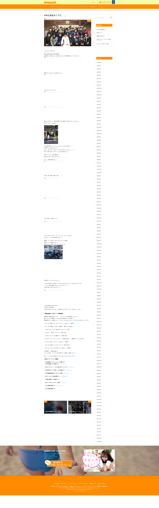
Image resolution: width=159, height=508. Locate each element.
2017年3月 (99, 428)
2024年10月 (99, 133)
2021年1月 (99, 279)
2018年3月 (99, 389)
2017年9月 (99, 409)
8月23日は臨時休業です (101, 29)
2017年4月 (99, 425)
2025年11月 (99, 91)
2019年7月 (99, 337)
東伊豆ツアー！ (100, 32)
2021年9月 (99, 253)
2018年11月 (99, 363)
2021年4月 (99, 269)
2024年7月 (99, 143)
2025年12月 (99, 88)
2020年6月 (99, 302)
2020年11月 (99, 285)
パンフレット (63, 363)
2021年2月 (99, 276)
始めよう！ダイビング (60, 6)
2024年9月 (99, 136)
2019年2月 (99, 353)
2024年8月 (99, 140)
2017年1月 (99, 434)
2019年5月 (99, 344)
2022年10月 (99, 211)
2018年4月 (99, 386)
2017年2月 (99, 431)
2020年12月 (99, 282)
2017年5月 (99, 422)
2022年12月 (99, 204)
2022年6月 (99, 224)
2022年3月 (99, 234)
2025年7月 (99, 104)
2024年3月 (99, 156)
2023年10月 (99, 172)
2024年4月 (99, 153)
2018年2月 (99, 392)
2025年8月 (99, 101)
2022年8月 (99, 217)
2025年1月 (99, 123)
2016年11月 (99, 441)
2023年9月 (99, 175)
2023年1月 (99, 201)
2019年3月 (99, 350)
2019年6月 (99, 341)
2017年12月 (99, 399)
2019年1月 (99, 357)
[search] (111, 17)
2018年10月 (99, 366)
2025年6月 (99, 107)
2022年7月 (99, 221)
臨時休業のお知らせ (101, 36)
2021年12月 (99, 243)
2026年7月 (99, 65)
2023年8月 (99, 179)
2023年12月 (99, 166)
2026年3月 (99, 78)
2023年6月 (99, 185)
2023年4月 (99, 192)
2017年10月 (99, 405)
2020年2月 (99, 315)
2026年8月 (99, 62)
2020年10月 (99, 289)
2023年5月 (99, 188)
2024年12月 (99, 127)
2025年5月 (99, 111)
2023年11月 (99, 169)
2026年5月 (99, 72)
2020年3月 (99, 311)
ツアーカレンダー (77, 320)
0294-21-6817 (106, 3)
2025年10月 (99, 94)
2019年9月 (99, 331)
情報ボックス (94, 6)
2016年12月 (99, 438)
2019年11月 (99, 324)
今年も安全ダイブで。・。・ (57, 10)
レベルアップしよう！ (72, 6)
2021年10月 (99, 250)
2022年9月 (99, 214)
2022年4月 (99, 230)
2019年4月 (99, 347)
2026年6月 (99, 68)
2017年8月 (99, 412)
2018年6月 (99, 379)
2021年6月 (99, 263)
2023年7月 (99, 182)
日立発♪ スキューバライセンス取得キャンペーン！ (104, 40)
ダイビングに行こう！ (83, 6)
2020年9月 (99, 292)
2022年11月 (99, 208)
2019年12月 (99, 321)
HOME (46, 10)
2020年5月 (99, 305)
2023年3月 (99, 195)
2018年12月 (99, 360)
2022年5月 (99, 227)
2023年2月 (99, 198)
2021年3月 (99, 273)
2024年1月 (99, 162)
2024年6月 (99, 146)
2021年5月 (99, 266)
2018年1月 (99, 396)
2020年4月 (99, 308)
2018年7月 (99, 376)
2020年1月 (99, 318)
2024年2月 (99, 159)
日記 (50, 10)
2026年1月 (99, 85)
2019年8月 (99, 334)
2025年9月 (99, 98)
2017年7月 (99, 415)
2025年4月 (99, 114)
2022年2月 (99, 237)
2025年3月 (99, 117)
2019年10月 (99, 328)
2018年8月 (99, 373)
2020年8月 (99, 295)
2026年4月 (99, 75)
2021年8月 (99, 256)
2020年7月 (99, 298)
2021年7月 (99, 260)
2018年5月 (99, 383)
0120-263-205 (100, 51)
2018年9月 (99, 370)
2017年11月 (99, 402)
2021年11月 (99, 247)
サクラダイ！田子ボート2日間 (103, 43)
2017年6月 (99, 418)
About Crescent (103, 6)
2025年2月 (99, 120)
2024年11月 (99, 130)
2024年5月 (99, 149)
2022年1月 (99, 240)
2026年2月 (99, 81)
